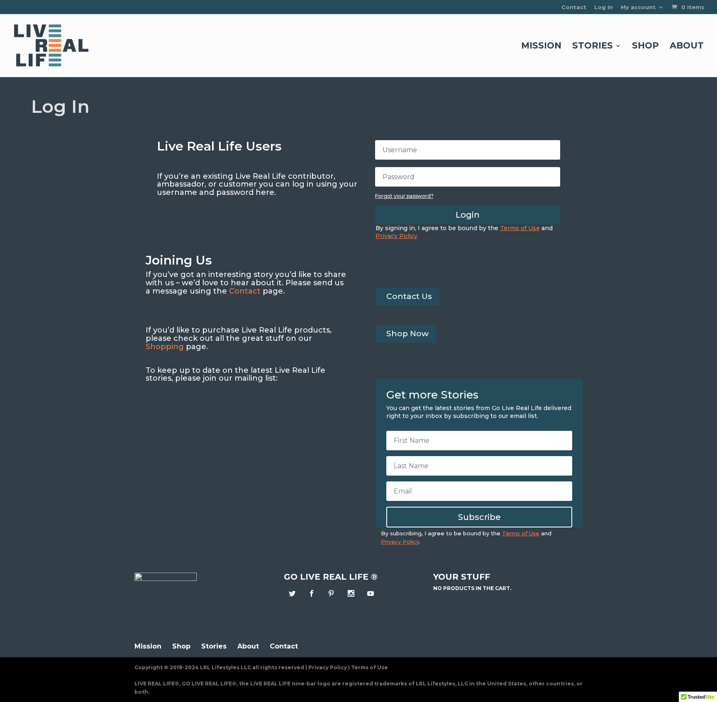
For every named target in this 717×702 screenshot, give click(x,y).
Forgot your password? (404, 196)
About (687, 47)
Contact (573, 7)
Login (468, 215)
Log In (603, 7)
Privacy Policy (327, 667)
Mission (541, 47)
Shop (645, 47)
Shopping (165, 346)
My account (638, 7)
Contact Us (409, 296)
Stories (592, 47)
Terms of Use (369, 667)
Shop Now (407, 333)
